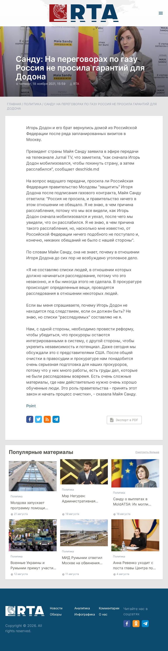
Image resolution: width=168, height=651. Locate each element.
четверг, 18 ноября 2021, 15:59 (42, 83)
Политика (32, 104)
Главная (14, 104)
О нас (103, 614)
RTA (76, 83)
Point (31, 406)
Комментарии (109, 608)
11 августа (72, 574)
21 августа (21, 514)
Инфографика (84, 614)
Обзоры (56, 614)
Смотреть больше (147, 452)
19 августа (72, 514)
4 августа (123, 574)
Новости (56, 608)
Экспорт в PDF (127, 420)
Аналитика (82, 608)
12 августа (21, 574)
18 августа (123, 514)
